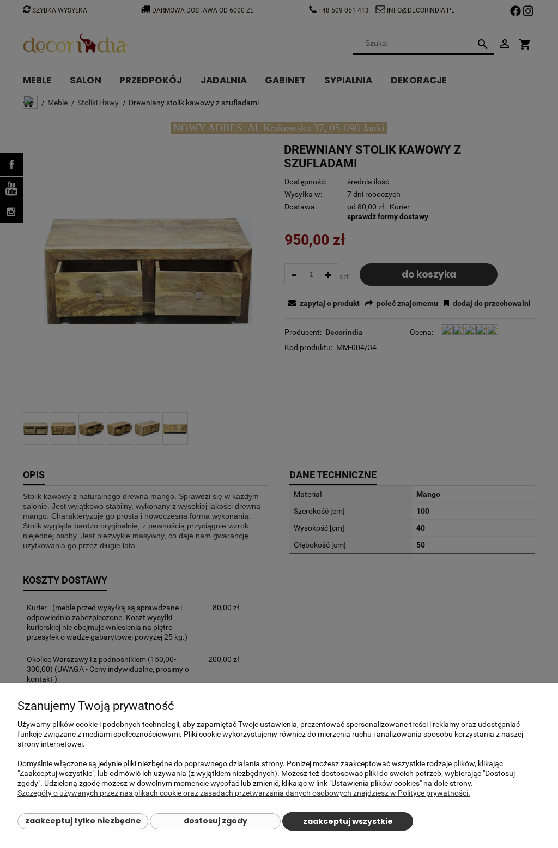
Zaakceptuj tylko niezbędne (83, 820)
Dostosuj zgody (215, 820)
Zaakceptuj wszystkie (348, 821)
